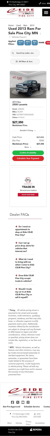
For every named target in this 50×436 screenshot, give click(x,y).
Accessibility (40, 423)
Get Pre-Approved (11, 407)
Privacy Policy (28, 423)
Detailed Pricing (26, 130)
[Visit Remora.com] (36, 430)
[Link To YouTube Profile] (23, 402)
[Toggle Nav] (46, 12)
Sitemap (19, 423)
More (27, 147)
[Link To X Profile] (18, 402)
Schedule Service (32, 407)
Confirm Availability (28, 153)
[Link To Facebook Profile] (12, 402)
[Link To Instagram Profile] (28, 402)
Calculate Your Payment (28, 158)
